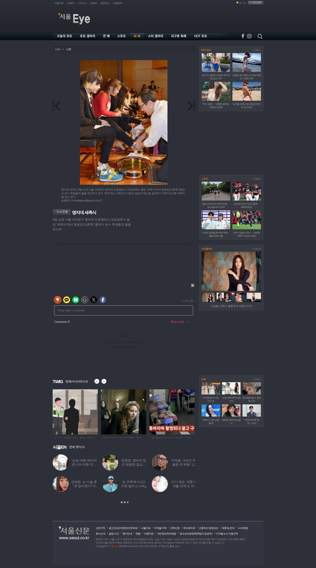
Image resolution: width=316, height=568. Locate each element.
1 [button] (122, 502)
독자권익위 (189, 528)
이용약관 (148, 533)
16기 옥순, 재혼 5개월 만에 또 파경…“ (183, 486)
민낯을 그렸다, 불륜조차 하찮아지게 (231, 306)
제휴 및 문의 (228, 528)
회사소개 (100, 533)
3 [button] (128, 502)
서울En (93, 3)
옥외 (134, 528)
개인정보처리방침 (166, 533)
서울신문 (59, 3)
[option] (67, 411)
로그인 (242, 3)
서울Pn (70, 3)
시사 (57, 49)
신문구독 (100, 528)
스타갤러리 (206, 248)
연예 (203, 379)
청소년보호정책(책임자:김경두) (196, 533)
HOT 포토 (206, 50)
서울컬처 (117, 3)
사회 (68, 49)
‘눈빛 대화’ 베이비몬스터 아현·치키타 (84, 464)
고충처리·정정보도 (208, 528)
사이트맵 (243, 528)
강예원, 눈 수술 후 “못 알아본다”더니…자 (84, 486)
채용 (138, 533)
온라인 (128, 528)
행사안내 (127, 533)
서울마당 (145, 528)
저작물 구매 (160, 528)
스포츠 (204, 178)
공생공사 (105, 3)
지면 (121, 528)
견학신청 (174, 528)
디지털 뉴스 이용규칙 (227, 533)
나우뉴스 (82, 3)
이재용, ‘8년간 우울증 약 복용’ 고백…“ (183, 464)
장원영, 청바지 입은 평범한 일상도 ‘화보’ (133, 464)
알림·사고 (114, 533)
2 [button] (125, 502)
